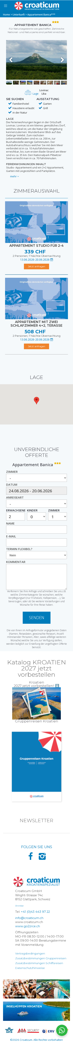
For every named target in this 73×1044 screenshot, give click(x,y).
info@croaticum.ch (29, 918)
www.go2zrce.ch (27, 926)
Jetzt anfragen (36, 266)
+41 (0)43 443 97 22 (35, 912)
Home (6, 14)
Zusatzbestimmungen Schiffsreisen (39, 963)
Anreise (19, 905)
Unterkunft (19, 14)
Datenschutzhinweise (30, 968)
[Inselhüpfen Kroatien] (36, 1011)
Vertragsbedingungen (30, 953)
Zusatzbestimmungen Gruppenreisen (40, 958)
